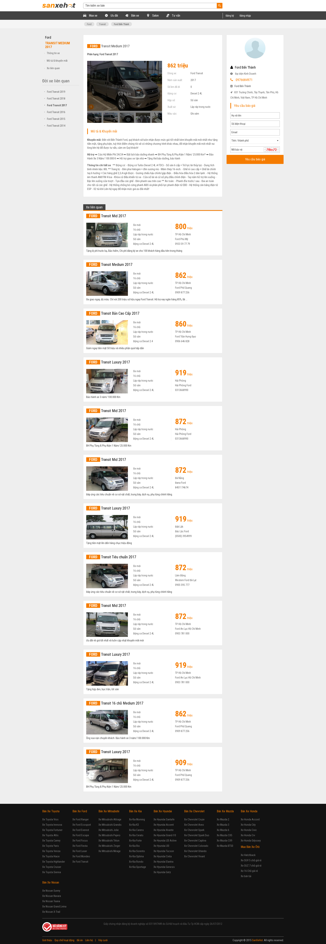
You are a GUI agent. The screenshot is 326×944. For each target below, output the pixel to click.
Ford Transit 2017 (55, 105)
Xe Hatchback (248, 855)
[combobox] (255, 140)
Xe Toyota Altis (50, 835)
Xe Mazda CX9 (224, 840)
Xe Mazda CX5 (224, 835)
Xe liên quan (53, 68)
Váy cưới (103, 940)
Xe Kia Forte (135, 840)
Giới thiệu (47, 940)
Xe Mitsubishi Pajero (109, 835)
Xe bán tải (246, 876)
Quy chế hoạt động (64, 940)
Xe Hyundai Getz (162, 872)
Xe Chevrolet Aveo (194, 824)
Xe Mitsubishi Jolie (108, 830)
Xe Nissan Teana (51, 901)
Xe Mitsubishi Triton (108, 840)
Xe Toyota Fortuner (52, 830)
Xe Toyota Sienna (51, 872)
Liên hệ (89, 940)
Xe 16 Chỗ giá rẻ (249, 870)
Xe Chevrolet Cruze (194, 819)
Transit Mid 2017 (107, 216)
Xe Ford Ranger (80, 819)
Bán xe (134, 15)
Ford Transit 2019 (54, 91)
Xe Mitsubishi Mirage (109, 851)
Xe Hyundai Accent (164, 824)
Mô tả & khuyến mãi (57, 60)
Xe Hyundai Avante (164, 830)
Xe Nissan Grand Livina (54, 906)
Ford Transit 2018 (54, 98)
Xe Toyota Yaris (50, 845)
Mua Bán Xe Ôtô (250, 847)
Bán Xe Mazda (225, 811)
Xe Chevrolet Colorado (196, 845)
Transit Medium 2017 (110, 264)
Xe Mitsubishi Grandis (109, 824)
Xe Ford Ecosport (81, 824)
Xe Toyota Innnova (52, 824)
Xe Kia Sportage (137, 866)
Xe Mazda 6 (223, 830)
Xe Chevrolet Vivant (194, 856)
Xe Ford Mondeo (81, 856)
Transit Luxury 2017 (109, 362)
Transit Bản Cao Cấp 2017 (114, 313)
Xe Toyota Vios (50, 819)
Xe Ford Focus (80, 840)
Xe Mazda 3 (223, 824)
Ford (89, 24)
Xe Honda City (248, 824)
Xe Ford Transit (80, 861)
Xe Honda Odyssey (251, 840)
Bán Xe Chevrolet (194, 811)
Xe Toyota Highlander (53, 861)
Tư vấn (175, 15)
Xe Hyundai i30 (161, 845)
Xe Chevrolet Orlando (195, 851)
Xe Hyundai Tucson (164, 851)
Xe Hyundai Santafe (164, 819)
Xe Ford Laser (79, 851)
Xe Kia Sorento (137, 851)
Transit (102, 24)
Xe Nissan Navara (51, 895)
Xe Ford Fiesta (80, 845)
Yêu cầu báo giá (255, 159)
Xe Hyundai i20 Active (165, 840)
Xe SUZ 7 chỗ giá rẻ (251, 865)
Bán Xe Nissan (50, 882)
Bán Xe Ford (79, 811)
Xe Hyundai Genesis (164, 866)
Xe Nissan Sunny (51, 890)
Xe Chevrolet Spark (194, 830)
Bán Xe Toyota (50, 811)
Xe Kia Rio (134, 845)
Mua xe (92, 15)
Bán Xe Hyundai (163, 811)
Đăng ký (230, 15)
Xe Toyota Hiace (51, 856)
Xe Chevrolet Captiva (195, 840)
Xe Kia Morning (137, 819)
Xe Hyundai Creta (163, 856)
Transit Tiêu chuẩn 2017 (112, 557)
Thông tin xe (53, 53)
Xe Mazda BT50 (225, 845)
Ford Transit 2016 (54, 112)
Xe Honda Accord (250, 819)
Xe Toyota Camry (51, 840)
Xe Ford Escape (80, 835)
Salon (155, 15)
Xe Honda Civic (249, 830)
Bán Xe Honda (249, 811)
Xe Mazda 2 (223, 819)
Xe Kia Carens (136, 830)
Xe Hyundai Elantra (163, 861)
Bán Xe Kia (135, 811)
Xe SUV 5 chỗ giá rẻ (251, 860)
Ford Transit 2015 (54, 118)
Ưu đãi (114, 15)
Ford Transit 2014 (54, 125)
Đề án (80, 940)
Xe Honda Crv (248, 835)
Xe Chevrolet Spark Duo (196, 835)
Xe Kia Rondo (136, 861)
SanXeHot (257, 940)
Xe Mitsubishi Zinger (109, 845)
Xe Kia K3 (134, 824)
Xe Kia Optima (136, 856)
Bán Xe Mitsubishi (108, 811)
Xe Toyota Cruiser (51, 866)
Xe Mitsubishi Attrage (109, 819)
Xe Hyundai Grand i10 (165, 835)
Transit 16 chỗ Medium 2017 (116, 703)
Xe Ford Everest (80, 830)
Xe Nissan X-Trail (51, 911)
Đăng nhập (245, 15)
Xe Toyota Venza (51, 851)
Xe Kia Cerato (136, 835)
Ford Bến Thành (121, 24)
